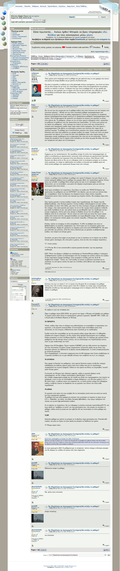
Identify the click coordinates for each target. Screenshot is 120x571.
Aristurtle (16, 75)
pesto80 (34, 463)
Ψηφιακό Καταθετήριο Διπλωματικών (18, 60)
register (36, 16)
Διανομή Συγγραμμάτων (21, 58)
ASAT (15, 79)
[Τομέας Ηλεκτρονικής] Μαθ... (18, 161)
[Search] (5, 28)
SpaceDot (16, 95)
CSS (71, 567)
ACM (14, 73)
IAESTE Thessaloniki (20, 89)
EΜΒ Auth (16, 88)
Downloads (18, 6)
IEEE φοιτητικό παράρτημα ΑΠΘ (16, 92)
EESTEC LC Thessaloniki (15, 85)
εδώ (105, 32)
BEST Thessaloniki (19, 82)
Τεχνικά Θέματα (52, 6)
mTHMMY (16, 68)
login (30, 16)
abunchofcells (37, 486)
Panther (15, 98)
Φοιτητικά (43, 6)
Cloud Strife (15, 173)
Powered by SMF (48, 566)
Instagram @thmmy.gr (20, 66)
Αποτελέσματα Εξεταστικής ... (18, 183)
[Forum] (3, 17)
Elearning (16, 47)
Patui (33, 105)
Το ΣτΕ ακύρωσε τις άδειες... (17, 150)
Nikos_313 (15, 212)
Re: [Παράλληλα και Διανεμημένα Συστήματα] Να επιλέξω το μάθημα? (73, 73)
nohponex (35, 73)
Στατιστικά (14, 249)
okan (33, 433)
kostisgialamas (16, 195)
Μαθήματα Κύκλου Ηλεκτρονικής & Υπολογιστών (59, 56)
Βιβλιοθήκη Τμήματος (20, 45)
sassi (13, 217)
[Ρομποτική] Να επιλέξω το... (17, 222)
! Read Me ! (27, 6)
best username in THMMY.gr (17, 205)
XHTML (67, 567)
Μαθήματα (35, 6)
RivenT (14, 223)
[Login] (4, 38)
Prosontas (70, 57)
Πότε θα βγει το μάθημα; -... (17, 172)
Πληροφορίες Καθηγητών (15, 64)
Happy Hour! (71, 6)
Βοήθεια (52, 35)
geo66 (56, 57)
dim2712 (35, 149)
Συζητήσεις (62, 6)
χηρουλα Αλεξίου (16, 151)
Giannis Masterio (17, 140)
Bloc (63, 567)
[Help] (4, 23)
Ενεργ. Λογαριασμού (20, 36)
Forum (15, 33)
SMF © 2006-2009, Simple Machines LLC (65, 566)
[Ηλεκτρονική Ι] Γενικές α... (17, 166)
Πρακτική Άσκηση (18, 52)
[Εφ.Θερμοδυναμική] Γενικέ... (18, 199)
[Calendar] (3, 33)
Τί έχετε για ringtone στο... (17, 211)
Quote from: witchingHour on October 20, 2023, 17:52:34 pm (62, 438)
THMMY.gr (34, 56)
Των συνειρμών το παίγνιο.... (17, 177)
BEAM (15, 81)
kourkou (14, 145)
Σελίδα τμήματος (18, 43)
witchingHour (36, 278)
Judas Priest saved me (36, 173)
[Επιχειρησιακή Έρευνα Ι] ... (17, 238)
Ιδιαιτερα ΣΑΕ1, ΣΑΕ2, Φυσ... (18, 194)
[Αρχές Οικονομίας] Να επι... (17, 244)
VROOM (15, 96)
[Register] (5, 43)
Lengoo (14, 201)
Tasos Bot (14, 228)
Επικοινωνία (17, 38)
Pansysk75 (35, 304)
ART (14, 77)
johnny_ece (15, 162)
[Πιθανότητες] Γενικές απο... (17, 139)
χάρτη (89, 35)
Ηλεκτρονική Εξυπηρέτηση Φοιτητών (18, 55)
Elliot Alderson (62, 57)
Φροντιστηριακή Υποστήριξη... (18, 144)
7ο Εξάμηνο (79, 56)
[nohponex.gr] (35, 101)
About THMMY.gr (81, 6)
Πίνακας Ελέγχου (16, 103)
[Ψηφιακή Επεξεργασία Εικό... (18, 227)
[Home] (5, 12)
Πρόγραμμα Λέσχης (19, 50)
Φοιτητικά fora (17, 49)
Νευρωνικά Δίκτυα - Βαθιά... (17, 216)
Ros (13, 156)
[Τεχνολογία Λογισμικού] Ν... (17, 233)
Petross (14, 184)
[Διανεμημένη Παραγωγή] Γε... (18, 155)
